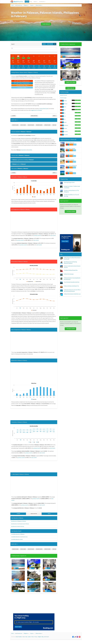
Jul (44, 56)
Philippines (26, 5)
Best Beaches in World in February (17, 526)
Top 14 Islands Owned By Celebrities (71, 282)
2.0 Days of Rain (22, 87)
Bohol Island (23, 124)
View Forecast (46, 24)
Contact (29, 636)
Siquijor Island (31, 124)
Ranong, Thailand (69, 154)
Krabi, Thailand (69, 171)
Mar (23, 56)
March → (54, 115)
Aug (49, 56)
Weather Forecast (63, 95)
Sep (54, 56)
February (65, 103)
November (66, 131)
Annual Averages (63, 97)
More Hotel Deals (70, 82)
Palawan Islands (38, 5)
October (65, 128)
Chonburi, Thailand (70, 160)
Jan (13, 56)
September (66, 125)
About (24, 636)
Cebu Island (55, 124)
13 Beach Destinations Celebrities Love (72, 294)
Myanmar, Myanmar (70, 142)
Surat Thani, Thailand (70, 148)
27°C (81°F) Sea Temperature (21, 83)
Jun (39, 56)
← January (13, 115)
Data (26, 636)
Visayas (31, 5)
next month (53, 235)
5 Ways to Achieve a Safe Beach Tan (71, 286)
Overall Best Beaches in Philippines (17, 534)
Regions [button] (35, 1)
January (41, 108)
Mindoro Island (15, 124)
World (12, 5)
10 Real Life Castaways (69, 274)
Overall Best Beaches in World (17, 539)
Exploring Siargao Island (69, 182)
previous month (37, 235)
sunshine (30, 149)
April (47, 108)
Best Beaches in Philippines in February (18, 521)
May (34, 56)
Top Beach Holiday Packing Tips (70, 270)
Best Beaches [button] (42, 1)
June (65, 116)
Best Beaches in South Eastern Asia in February (20, 523)
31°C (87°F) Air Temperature (21, 81)
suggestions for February (36, 110)
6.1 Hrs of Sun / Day (22, 85)
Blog (31, 1)
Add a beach (46, 636)
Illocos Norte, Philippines (71, 165)
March (44, 108)
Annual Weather (34, 115)
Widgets (39, 636)
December (66, 134)
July (64, 119)
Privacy (35, 636)
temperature (23, 149)
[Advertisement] (33, 254)
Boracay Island (47, 124)
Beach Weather (19, 636)
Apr (28, 56)
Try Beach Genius (70, 211)
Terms (32, 636)
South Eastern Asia (18, 5)
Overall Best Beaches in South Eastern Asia (19, 536)
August (65, 122)
